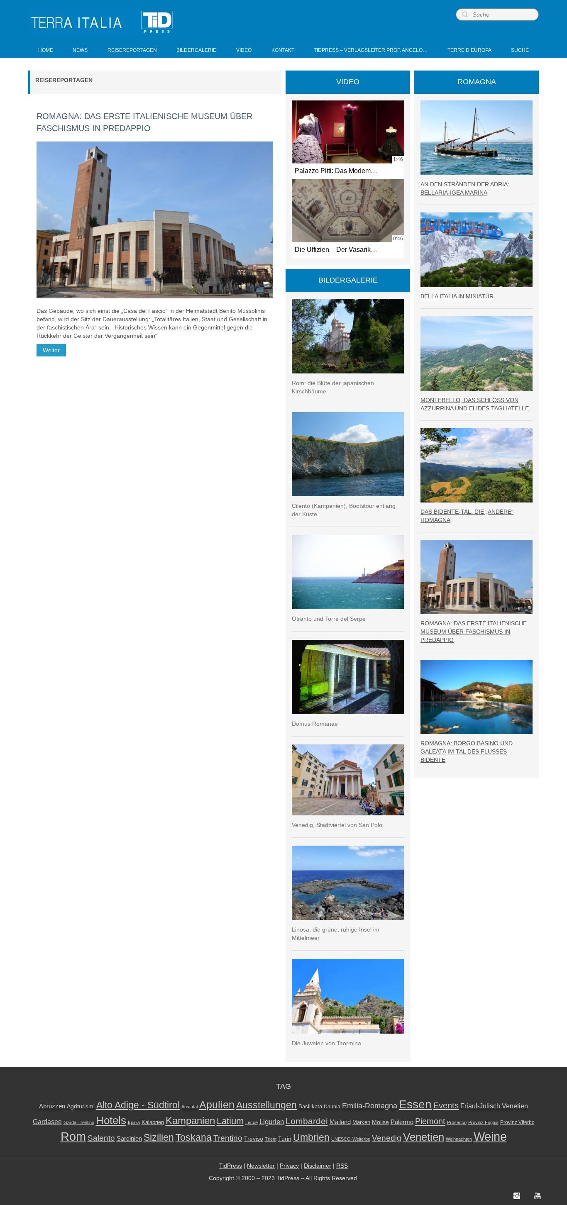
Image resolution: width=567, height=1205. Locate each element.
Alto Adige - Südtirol (138, 1105)
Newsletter (261, 1165)
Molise (380, 1122)
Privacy (289, 1165)
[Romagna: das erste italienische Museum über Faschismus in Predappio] (155, 219)
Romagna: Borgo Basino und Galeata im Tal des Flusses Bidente (466, 751)
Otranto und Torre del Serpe (329, 618)
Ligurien (271, 1121)
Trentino (227, 1138)
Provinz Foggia (483, 1122)
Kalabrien (153, 1122)
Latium (230, 1121)
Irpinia (134, 1122)
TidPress (230, 1165)
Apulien (217, 1104)
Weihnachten (459, 1139)
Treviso (253, 1139)
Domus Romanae (315, 723)
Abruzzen (52, 1106)
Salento (101, 1138)
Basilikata (310, 1106)
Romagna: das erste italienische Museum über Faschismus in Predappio (473, 631)
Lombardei (307, 1121)
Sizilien (159, 1137)
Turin (284, 1139)
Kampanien (190, 1120)
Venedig (386, 1137)
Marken (361, 1122)
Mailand (340, 1122)
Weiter (51, 350)
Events (446, 1105)
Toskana (194, 1137)
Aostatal (189, 1106)
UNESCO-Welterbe (350, 1139)
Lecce (251, 1122)
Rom (73, 1136)
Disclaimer (317, 1165)
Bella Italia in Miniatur (457, 296)
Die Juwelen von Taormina (326, 1043)
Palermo (402, 1121)
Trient (270, 1139)
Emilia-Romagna (369, 1106)
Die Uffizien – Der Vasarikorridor (342, 249)
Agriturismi (81, 1106)
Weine (490, 1136)
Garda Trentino (79, 1122)
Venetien (423, 1137)
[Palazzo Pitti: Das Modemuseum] (348, 131)
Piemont (430, 1121)
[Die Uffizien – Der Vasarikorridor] (348, 210)
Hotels (111, 1120)
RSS (342, 1165)
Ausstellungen (266, 1105)
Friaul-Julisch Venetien (494, 1106)
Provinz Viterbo (517, 1122)
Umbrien (311, 1137)
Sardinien (129, 1138)
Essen (415, 1104)
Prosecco (457, 1122)
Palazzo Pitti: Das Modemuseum (343, 170)
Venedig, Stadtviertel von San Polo (337, 825)
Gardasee (47, 1121)
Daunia (332, 1107)
